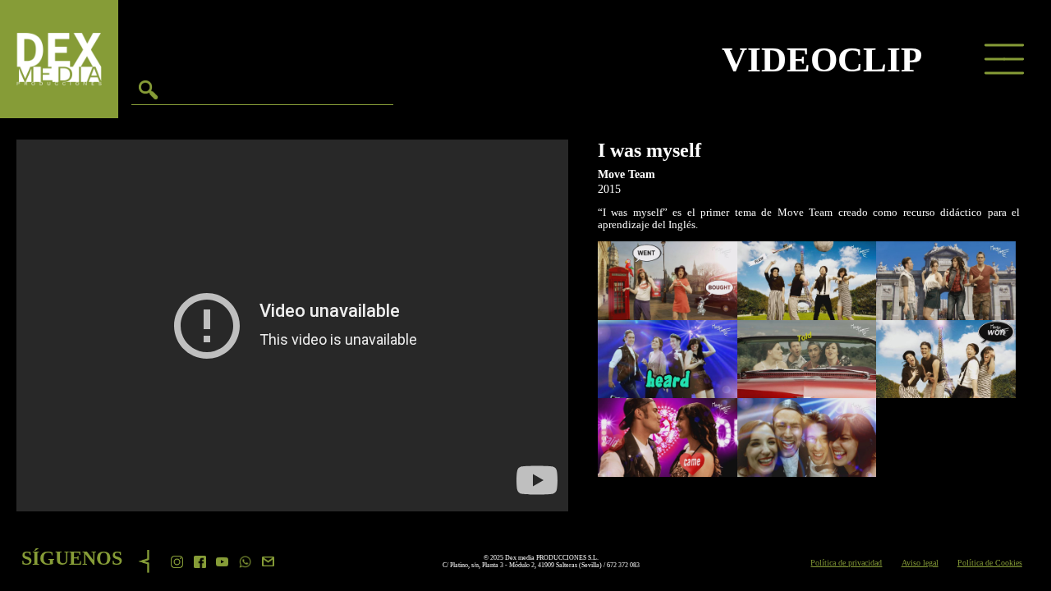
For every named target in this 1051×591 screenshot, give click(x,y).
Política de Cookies (989, 562)
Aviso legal (920, 562)
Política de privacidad (846, 562)
